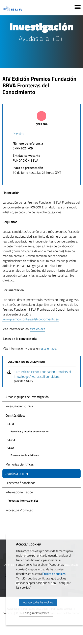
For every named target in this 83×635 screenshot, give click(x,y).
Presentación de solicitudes (24, 455)
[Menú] (78, 7)
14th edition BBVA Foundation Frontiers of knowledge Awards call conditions (42, 376)
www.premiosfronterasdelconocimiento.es (30, 319)
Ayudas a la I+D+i (17, 473)
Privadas (18, 133)
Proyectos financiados (20, 482)
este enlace (37, 328)
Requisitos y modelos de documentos (29, 431)
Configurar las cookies (36, 613)
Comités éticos (15, 415)
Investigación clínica (19, 406)
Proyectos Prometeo (19, 510)
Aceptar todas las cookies (38, 602)
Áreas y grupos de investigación (27, 396)
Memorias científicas (19, 464)
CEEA (10, 447)
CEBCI (11, 440)
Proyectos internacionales (22, 500)
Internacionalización (19, 492)
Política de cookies (53, 573)
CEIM (10, 424)
